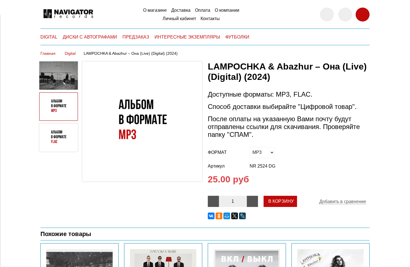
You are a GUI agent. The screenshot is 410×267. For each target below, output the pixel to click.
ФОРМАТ (217, 152)
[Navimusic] (68, 20)
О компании (227, 10)
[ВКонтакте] (211, 216)
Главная (48, 53)
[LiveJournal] (242, 216)
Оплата (202, 10)
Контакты (210, 18)
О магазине (155, 10)
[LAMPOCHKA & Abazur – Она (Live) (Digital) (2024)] (142, 122)
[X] (234, 216)
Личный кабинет (179, 18)
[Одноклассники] (219, 216)
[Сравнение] (345, 15)
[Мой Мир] (226, 216)
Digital (70, 53)
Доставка (180, 10)
